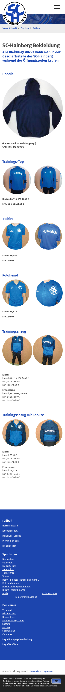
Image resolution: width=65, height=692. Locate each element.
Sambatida (8, 569)
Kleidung (36, 28)
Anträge (6, 627)
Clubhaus (7, 634)
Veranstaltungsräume (13, 620)
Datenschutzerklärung (49, 686)
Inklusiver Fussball (11, 536)
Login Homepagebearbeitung (17, 639)
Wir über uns (9, 613)
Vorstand (7, 610)
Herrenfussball (10, 525)
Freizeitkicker (9, 546)
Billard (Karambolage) (13, 590)
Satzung (6, 624)
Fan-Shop (25, 28)
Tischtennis (8, 573)
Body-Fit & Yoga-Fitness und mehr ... (20, 580)
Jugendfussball (10, 530)
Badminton (8, 559)
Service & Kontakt (9, 28)
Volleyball (7, 562)
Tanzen (5, 576)
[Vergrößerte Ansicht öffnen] (32, 180)
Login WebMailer (10, 644)
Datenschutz (35, 671)
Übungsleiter (9, 617)
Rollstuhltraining (10, 583)
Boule (5, 593)
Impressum (48, 671)
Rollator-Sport (49, 593)
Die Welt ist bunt (11, 540)
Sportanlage (8, 630)
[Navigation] (57, 7)
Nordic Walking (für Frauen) (16, 586)
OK (56, 681)
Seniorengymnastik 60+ (27, 597)
